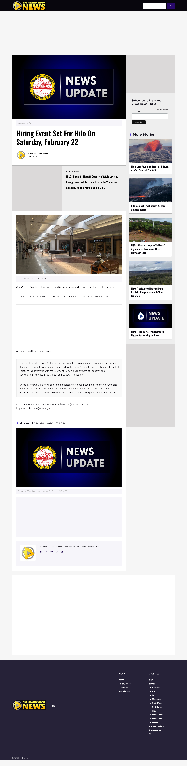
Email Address (138, 112)
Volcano (155, 722)
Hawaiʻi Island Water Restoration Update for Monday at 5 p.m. (147, 333)
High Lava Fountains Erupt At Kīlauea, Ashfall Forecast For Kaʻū (150, 168)
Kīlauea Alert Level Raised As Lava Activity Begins (148, 207)
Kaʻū (154, 695)
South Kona (157, 719)
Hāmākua (156, 687)
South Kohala (157, 715)
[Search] (171, 6)
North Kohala (157, 703)
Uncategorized (155, 730)
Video (151, 734)
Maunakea (156, 699)
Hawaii (152, 684)
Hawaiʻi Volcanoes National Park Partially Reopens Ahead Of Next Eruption (147, 292)
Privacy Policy (124, 684)
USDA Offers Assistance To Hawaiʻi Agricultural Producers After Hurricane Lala (148, 249)
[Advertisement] (93, 33)
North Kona (157, 707)
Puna (154, 711)
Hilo (153, 691)
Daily (151, 680)
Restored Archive (156, 726)
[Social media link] (41, 551)
